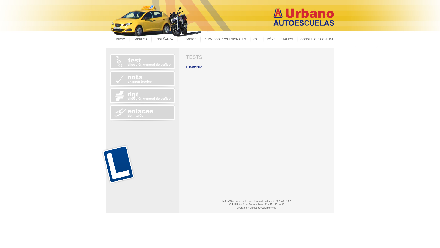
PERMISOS (188, 39)
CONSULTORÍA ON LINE (317, 39)
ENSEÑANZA (164, 39)
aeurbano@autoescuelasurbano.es (256, 207)
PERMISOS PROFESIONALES (225, 39)
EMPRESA (139, 39)
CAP (256, 39)
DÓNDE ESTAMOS (280, 39)
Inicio (120, 39)
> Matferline (194, 67)
